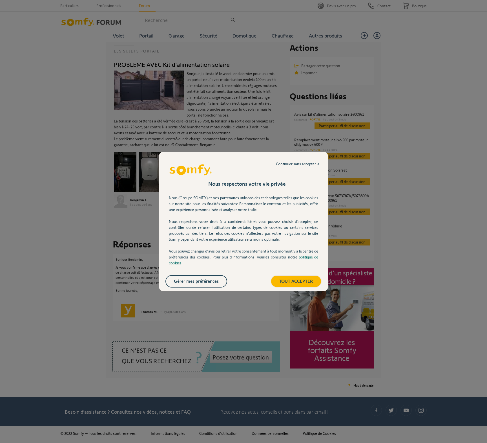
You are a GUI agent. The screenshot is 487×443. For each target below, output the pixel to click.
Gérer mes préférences (196, 281)
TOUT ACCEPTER (296, 281)
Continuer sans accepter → (298, 163)
